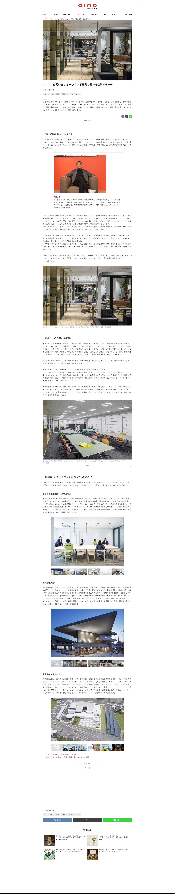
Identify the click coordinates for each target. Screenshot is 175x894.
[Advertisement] (65, 793)
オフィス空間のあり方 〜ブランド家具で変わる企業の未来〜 (78, 84)
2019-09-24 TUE (48, 90)
